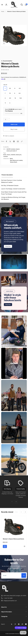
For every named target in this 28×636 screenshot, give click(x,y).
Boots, (11, 158)
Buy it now (14, 129)
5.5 (10, 88)
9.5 (10, 98)
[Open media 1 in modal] (14, 35)
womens (5, 156)
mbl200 (13, 154)
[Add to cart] (5, 546)
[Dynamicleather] (5, 592)
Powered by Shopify (18, 633)
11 (5, 103)
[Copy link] (22, 141)
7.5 (10, 93)
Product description (7, 175)
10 (15, 98)
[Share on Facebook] (6, 141)
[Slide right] (25, 35)
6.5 (20, 88)
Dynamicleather (6, 61)
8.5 (19, 93)
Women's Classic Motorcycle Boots (13, 539)
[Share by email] (18, 141)
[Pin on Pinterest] (14, 141)
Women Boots (13, 162)
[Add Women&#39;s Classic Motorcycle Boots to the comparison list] (24, 546)
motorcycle (18, 154)
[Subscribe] (23, 575)
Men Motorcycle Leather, (16, 160)
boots (4, 154)
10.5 (21, 98)
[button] (2, 4)
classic (8, 154)
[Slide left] (2, 35)
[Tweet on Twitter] (10, 141)
